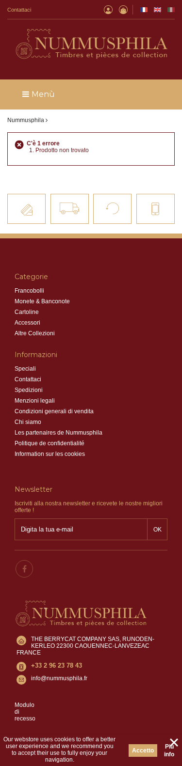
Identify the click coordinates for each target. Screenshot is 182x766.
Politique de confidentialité (49, 443)
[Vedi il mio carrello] (123, 9)
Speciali (25, 368)
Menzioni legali (35, 400)
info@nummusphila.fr (59, 678)
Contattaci (19, 10)
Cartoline (27, 312)
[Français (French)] (144, 9)
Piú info (169, 750)
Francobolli (29, 290)
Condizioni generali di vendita (54, 411)
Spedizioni (29, 390)
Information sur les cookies (50, 454)
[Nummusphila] (91, 44)
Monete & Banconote (42, 301)
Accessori (27, 322)
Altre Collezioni (35, 333)
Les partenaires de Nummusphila (58, 432)
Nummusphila (25, 120)
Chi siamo (28, 422)
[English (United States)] (157, 9)
